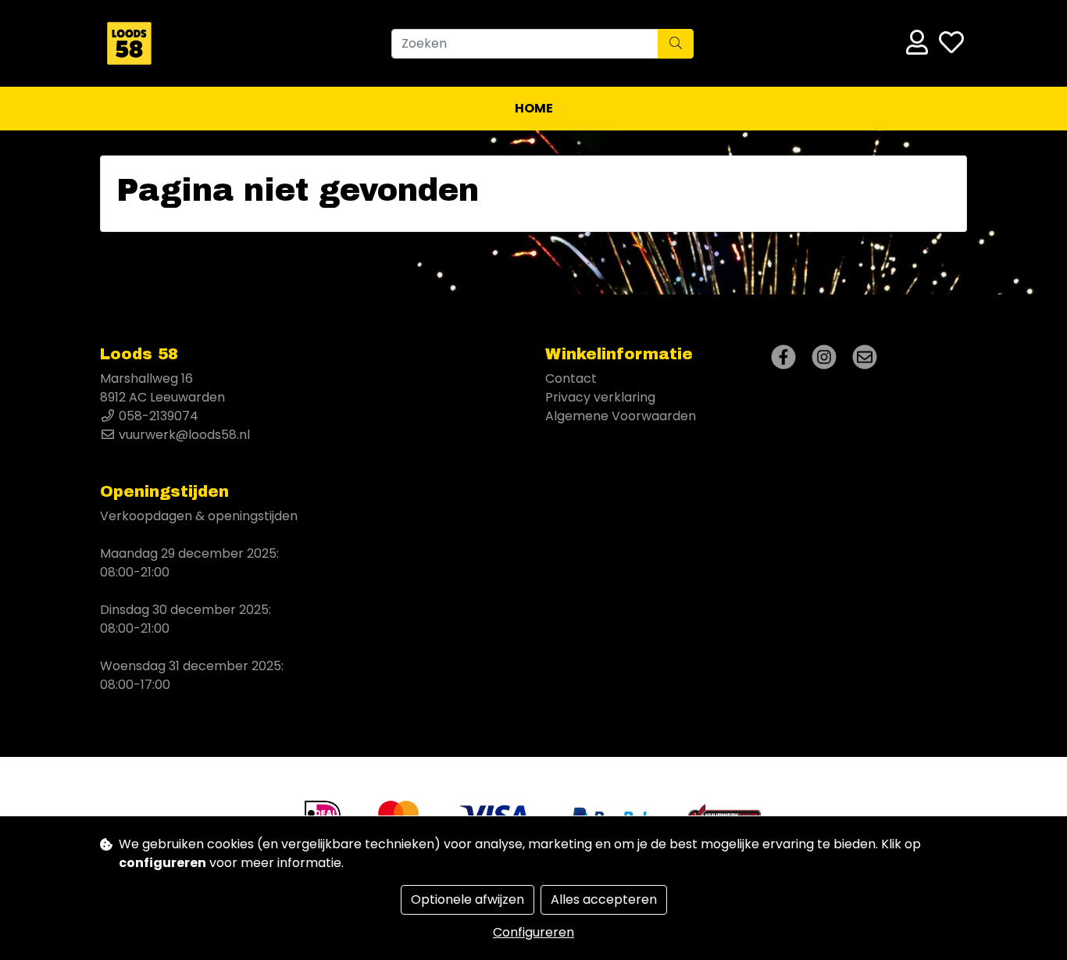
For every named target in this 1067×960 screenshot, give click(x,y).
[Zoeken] (676, 44)
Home (534, 108)
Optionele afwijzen (467, 899)
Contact (571, 378)
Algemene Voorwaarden (620, 416)
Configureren (533, 932)
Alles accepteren (604, 899)
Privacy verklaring (600, 397)
